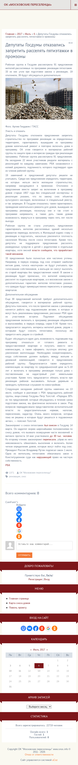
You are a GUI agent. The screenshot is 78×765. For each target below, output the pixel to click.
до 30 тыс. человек (61, 436)
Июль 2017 (39, 649)
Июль (28, 34)
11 (20, 671)
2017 (19, 34)
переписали (49, 439)
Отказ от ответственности (39, 754)
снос (23, 476)
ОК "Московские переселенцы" (35, 472)
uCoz (55, 760)
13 (39, 671)
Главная (9, 34)
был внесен (50, 425)
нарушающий (44, 457)
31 (10, 686)
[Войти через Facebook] (19, 520)
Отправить (24, 555)
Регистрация (35, 579)
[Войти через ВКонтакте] (19, 514)
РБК (7, 465)
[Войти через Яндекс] (19, 525)
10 (10, 671)
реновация (14, 476)
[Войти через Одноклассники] (19, 536)
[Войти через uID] (19, 509)
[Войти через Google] (19, 531)
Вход (47, 579)
